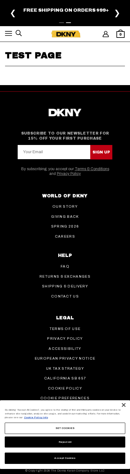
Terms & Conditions (92, 169)
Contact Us (65, 296)
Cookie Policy (65, 388)
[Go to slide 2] (68, 22)
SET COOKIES (65, 428)
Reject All (65, 442)
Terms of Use (65, 329)
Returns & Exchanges (65, 276)
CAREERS (65, 236)
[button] (8, 34)
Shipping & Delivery (65, 286)
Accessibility (65, 348)
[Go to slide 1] (61, 22)
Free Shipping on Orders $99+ (66, 10)
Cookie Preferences (65, 398)
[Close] (123, 405)
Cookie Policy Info (36, 417)
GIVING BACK (65, 216)
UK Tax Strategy (65, 368)
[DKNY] (65, 34)
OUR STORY (65, 206)
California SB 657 (65, 378)
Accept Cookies (64, 458)
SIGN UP (101, 152)
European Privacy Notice (65, 358)
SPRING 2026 (65, 226)
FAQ (65, 266)
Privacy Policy (69, 173)
